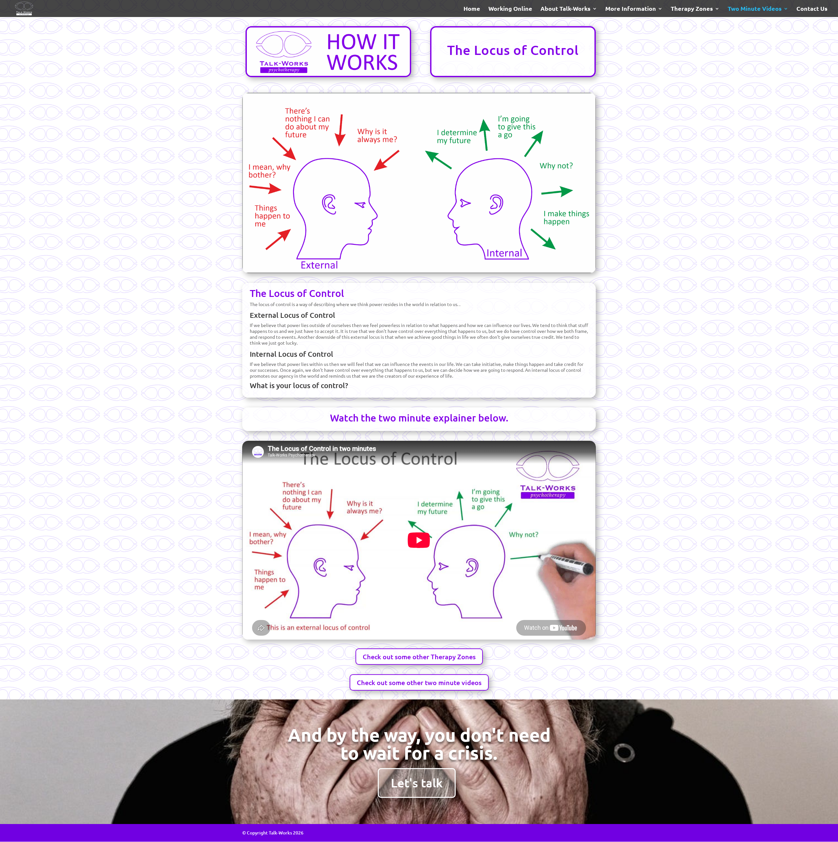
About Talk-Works (565, 9)
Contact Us (812, 9)
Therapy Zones (692, 9)
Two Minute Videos (755, 9)
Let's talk (417, 782)
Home (472, 9)
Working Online (510, 9)
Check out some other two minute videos (419, 682)
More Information (630, 9)
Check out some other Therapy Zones (419, 656)
